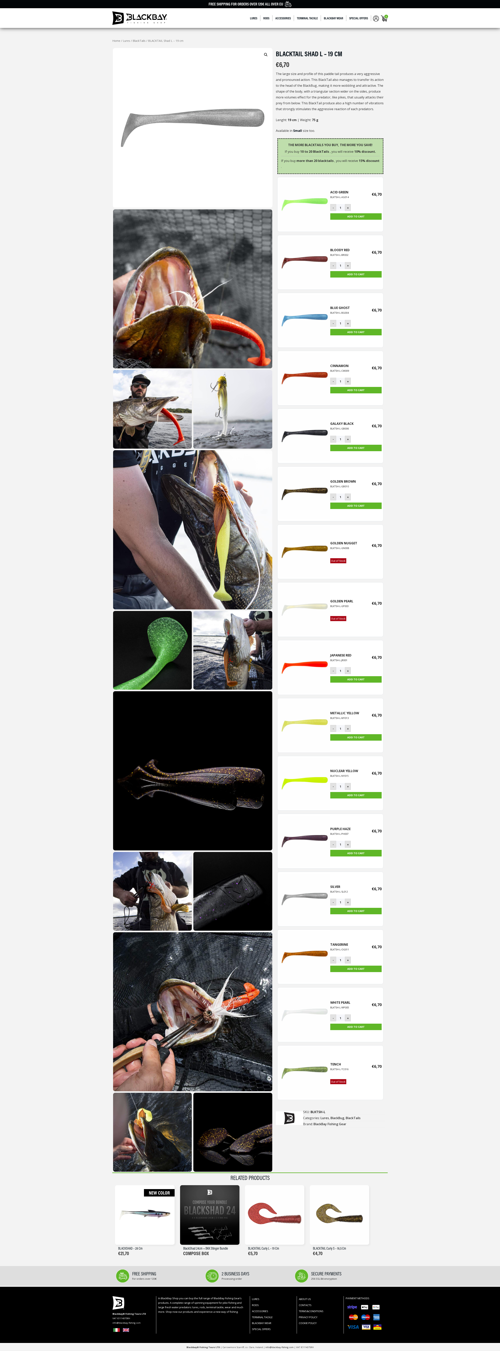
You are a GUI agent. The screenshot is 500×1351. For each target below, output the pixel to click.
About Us (305, 1299)
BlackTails (139, 41)
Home (116, 41)
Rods (266, 18)
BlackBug (337, 1118)
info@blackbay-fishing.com (279, 1347)
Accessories (283, 18)
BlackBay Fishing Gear (329, 1124)
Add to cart (356, 216)
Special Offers (358, 18)
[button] (265, 54)
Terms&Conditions (311, 1311)
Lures (253, 18)
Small (297, 131)
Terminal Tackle (307, 18)
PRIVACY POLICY (308, 1317)
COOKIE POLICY (308, 1323)
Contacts (305, 1305)
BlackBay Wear (333, 18)
